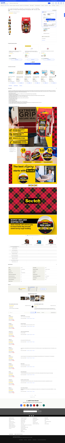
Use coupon (39, 411)
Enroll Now (49, 15)
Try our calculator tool (51, 25)
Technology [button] (53, 5)
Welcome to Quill (47, 419)
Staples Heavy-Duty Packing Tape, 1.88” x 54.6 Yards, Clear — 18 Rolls (19, 76)
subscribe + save (22, 5)
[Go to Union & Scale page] (40, 405)
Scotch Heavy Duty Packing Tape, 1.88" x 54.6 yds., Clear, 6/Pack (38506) (28, 76)
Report (33, 318)
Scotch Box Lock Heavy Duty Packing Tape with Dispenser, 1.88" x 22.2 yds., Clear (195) (15, 51)
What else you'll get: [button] (46, 33)
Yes (27, 318)
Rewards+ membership (23, 419)
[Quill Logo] (3, 2)
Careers (45, 422)
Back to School (17, 5)
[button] (49, 3)
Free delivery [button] (18, 81)
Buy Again (14, 5)
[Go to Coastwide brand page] (24, 405)
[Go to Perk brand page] (30, 405)
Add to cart (50, 19)
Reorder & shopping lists (35, 419)
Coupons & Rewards (6, 5)
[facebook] (33, 415)
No (30, 318)
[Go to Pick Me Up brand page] (27, 405)
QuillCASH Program (23, 421)
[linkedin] (31, 415)
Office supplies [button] (32, 5)
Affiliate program (23, 431)
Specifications (16, 85)
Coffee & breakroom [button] (37, 5)
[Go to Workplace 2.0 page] (43, 405)
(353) (36, 287)
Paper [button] (50, 5)
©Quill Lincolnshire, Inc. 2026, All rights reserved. (17, 437)
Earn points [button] (54, 10)
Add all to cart (32, 63)
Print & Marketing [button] (26, 5)
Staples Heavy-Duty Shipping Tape (11, 76)
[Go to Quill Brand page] (21, 405)
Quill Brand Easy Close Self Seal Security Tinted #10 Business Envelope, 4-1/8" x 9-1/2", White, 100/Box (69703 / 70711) (31, 51)
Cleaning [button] (42, 5)
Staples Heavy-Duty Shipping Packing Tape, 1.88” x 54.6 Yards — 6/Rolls (52, 76)
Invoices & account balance (12, 422)
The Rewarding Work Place (48, 421)
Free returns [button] (44, 38)
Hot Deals (11, 5)
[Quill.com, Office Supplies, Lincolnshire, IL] (10, 437)
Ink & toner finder (35, 420)
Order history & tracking (11, 419)
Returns (10, 420)
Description (10, 85)
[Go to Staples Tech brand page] (37, 405)
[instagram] (29, 415)
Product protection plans (24, 429)
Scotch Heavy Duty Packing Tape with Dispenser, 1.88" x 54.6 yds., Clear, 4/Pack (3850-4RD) (36, 76)
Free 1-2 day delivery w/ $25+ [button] (11, 81)
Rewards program (23, 420)
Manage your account (11, 421)
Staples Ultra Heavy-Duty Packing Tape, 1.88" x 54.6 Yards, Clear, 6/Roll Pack (44, 76)
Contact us (10, 428)
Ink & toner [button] (46, 5)
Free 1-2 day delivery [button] (27, 81)
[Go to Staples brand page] (34, 405)
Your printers (34, 421)
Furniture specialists (23, 428)
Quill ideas (22, 430)
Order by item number (35, 422)
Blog (45, 420)
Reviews (21, 85)
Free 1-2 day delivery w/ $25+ (46, 36)
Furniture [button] (57, 5)
